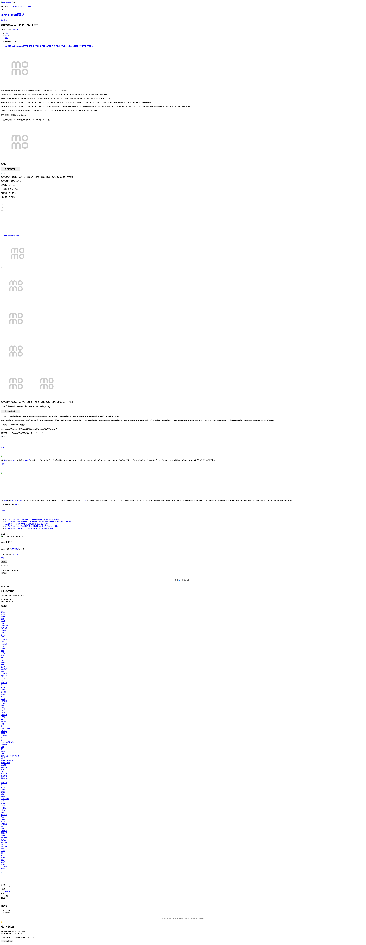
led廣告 (3, 803)
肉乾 (2, 658)
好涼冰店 (4, 628)
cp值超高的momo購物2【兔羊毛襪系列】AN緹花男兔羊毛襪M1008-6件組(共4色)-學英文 (49, 46)
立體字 (3, 792)
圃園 (2, 860)
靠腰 (2, 747)
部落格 (7, 35)
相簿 (6, 33)
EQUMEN (4, 866)
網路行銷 (4, 842)
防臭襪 (3, 623)
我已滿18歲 (5, 941)
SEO (2, 769)
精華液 (3, 851)
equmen (13, 460)
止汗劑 (3, 637)
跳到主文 (4, 20)
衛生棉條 (4, 837)
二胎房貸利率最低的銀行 (10, 235)
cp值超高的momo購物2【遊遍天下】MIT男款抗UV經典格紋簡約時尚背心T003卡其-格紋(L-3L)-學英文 (39, 521)
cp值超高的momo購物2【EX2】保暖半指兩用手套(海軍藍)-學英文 (26, 524)
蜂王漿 (3, 717)
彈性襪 (3, 810)
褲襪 (2, 812)
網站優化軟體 (5, 763)
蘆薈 (2, 848)
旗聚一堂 (4, 646)
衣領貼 (3, 612)
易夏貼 (3, 632)
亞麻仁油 (4, 715)
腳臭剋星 (4, 616)
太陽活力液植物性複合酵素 (10, 756)
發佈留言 (4, 573)
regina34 (3, 538)
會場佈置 (4, 778)
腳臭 (2, 619)
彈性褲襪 (4, 815)
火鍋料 (3, 664)
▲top (2, 558)
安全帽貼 (4, 630)
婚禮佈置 (4, 776)
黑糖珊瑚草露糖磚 (7, 760)
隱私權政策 (194, 918)
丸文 (11, 500)
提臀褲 (3, 868)
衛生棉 (3, 835)
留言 (17, 549)
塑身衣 (3, 447)
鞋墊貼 (3, 642)
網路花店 (4, 774)
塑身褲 (3, 864)
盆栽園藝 (4, 735)
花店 (2, 771)
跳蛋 (2, 828)
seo (2, 844)
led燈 (2, 801)
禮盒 (16, 504)
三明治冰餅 (4, 626)
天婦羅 (3, 662)
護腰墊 (3, 751)
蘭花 (2, 740)
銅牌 (2, 794)
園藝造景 (4, 733)
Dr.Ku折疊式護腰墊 (7, 742)
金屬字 (3, 796)
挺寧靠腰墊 (4, 744)
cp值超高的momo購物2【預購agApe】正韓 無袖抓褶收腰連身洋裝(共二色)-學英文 (32, 519)
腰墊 (2, 749)
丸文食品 (19, 500)
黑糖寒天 (4, 758)
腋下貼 (3, 635)
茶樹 (2, 853)
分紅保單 (4, 731)
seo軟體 (3, 765)
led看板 (3, 808)
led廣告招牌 (5, 799)
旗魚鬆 (84, 500)
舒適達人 (4, 840)
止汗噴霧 (4, 639)
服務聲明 (201, 918)
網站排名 (4, 767)
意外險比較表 (5, 728)
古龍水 (3, 857)
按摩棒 (3, 826)
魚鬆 (2, 464)
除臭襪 (3, 621)
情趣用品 (4, 824)
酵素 (2, 724)
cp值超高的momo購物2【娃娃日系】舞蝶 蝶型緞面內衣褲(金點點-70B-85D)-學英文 (32, 526)
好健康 (3, 710)
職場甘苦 (16, 29)
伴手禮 (3, 653)
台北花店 (4, 780)
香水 (2, 855)
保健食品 (4, 712)
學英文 (3, 510)
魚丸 (2, 660)
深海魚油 (4, 722)
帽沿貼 (3, 614)
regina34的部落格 (12, 14)
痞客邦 (13, 549)
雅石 (2, 738)
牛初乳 (3, 719)
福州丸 (3, 667)
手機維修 (4, 833)
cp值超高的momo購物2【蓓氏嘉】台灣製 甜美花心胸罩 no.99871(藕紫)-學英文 (31, 528)
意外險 (3, 726)
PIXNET (169, 918)
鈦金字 (3, 805)
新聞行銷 (4, 846)
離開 (11, 941)
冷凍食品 (4, 669)
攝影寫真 (16, 554)
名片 (6, 38)
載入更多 (4, 561)
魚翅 (2, 671)
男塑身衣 (27, 460)
